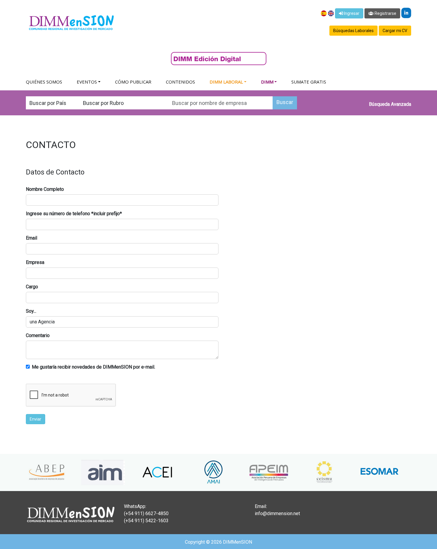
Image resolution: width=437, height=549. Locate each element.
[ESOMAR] (364, 472)
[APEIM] (254, 472)
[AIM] (88, 472)
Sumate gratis (308, 82)
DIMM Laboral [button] (226, 82)
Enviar (35, 419)
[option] (33, 472)
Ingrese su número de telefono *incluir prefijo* (74, 213)
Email (31, 238)
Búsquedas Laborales (353, 30)
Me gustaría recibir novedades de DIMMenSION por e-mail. (93, 367)
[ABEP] (33, 472)
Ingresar (351, 13)
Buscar (284, 102)
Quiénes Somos (44, 82)
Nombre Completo (45, 189)
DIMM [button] (267, 82)
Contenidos (180, 82)
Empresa (35, 262)
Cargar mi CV (395, 30)
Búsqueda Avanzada (390, 104)
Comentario (38, 335)
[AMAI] (199, 472)
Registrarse (385, 13)
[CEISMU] (309, 472)
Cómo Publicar (133, 82)
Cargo (32, 287)
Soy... (31, 311)
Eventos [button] (87, 82)
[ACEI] (143, 472)
